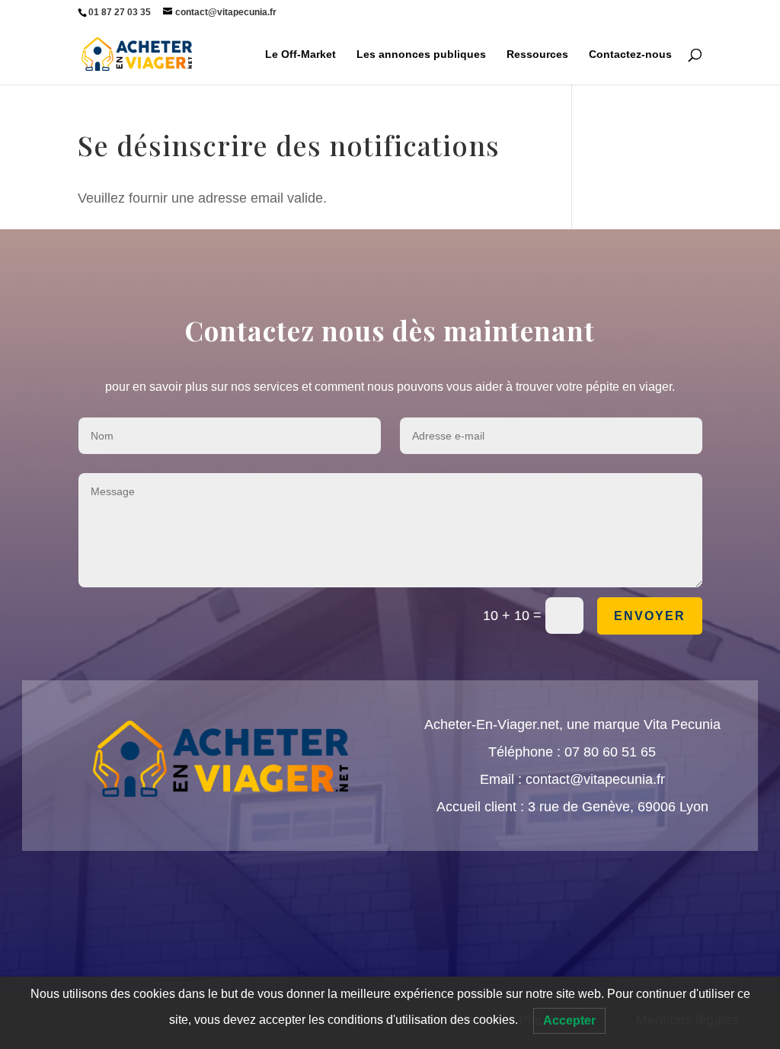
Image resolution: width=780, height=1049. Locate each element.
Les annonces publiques (421, 54)
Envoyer (650, 615)
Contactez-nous (630, 54)
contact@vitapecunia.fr (595, 779)
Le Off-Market (300, 54)
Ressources (537, 54)
